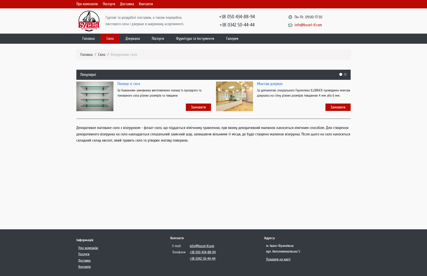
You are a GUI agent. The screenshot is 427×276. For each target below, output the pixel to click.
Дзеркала (133, 38)
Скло (110, 38)
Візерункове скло (124, 54)
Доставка (127, 4)
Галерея (232, 38)
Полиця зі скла (128, 84)
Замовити (198, 107)
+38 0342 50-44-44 (237, 25)
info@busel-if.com (308, 25)
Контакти (146, 4)
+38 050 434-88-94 (237, 17)
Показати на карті (278, 259)
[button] (340, 74)
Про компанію (87, 4)
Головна (88, 38)
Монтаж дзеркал (270, 84)
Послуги (109, 4)
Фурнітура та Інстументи (195, 38)
